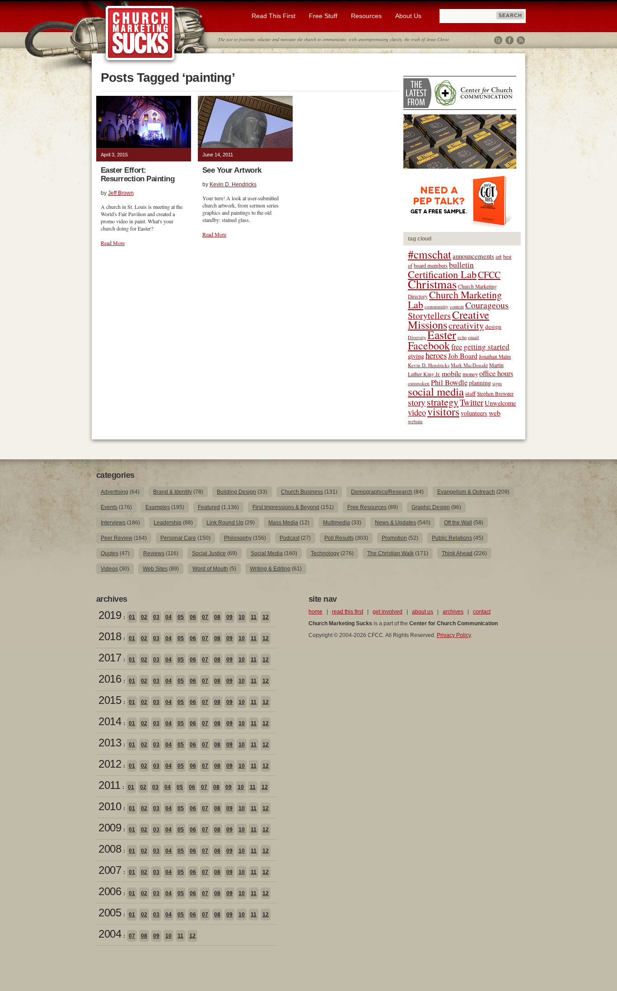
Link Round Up (224, 522)
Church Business (302, 492)
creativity (466, 325)
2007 (109, 870)
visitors (443, 411)
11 (254, 617)
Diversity (417, 337)
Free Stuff (323, 15)
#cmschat (429, 254)
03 (156, 617)
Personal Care (178, 538)
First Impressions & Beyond (285, 507)
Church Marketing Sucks (140, 33)
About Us (408, 15)
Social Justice (209, 553)
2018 (109, 636)
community (437, 306)
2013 (109, 742)
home (315, 612)
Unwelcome (500, 403)
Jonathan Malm (495, 356)
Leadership (168, 522)
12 (265, 617)
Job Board (462, 355)
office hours (496, 373)
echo (462, 337)
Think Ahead (457, 553)
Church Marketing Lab (455, 299)
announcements (473, 255)
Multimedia (336, 522)
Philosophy (238, 538)
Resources (366, 15)
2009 (109, 827)
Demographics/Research (381, 492)
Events (109, 507)
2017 (109, 657)
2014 (109, 721)
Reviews (153, 553)
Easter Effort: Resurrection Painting (137, 174)
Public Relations (452, 538)
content (457, 306)
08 (217, 617)
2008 (109, 849)
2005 (109, 912)
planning (480, 382)
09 (229, 617)
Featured (209, 507)
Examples (157, 507)
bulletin (461, 265)
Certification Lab (442, 274)
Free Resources (367, 507)
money (470, 374)
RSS (520, 40)
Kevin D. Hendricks (233, 184)
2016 (109, 679)
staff (470, 393)
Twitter (498, 40)
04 (168, 617)
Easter (441, 334)
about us (422, 612)
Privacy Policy (454, 635)
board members (431, 265)
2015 (109, 700)
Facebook (509, 40)
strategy (442, 401)
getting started (486, 346)
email (473, 337)
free (456, 347)
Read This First (273, 15)
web (494, 412)
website (415, 421)
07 (205, 617)
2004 (109, 934)
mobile (451, 373)
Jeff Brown (121, 193)
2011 (109, 785)
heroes (436, 355)
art (498, 256)
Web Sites (155, 569)
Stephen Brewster (495, 393)
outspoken (419, 383)
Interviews (113, 522)
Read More (113, 242)
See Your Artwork (232, 170)
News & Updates (395, 522)
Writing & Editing (270, 569)
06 (193, 617)
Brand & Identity (172, 492)
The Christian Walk (390, 553)
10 (241, 617)
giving (416, 356)
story (416, 402)
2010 (109, 806)
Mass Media (283, 522)
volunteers (474, 413)
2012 (109, 764)
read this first (347, 612)
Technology (325, 553)
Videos (109, 569)
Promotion (394, 538)
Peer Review (116, 538)
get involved (387, 612)
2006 (109, 891)
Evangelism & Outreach (466, 492)
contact (482, 612)
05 (181, 617)
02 (144, 617)
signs (497, 383)
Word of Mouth (210, 569)
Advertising (114, 492)
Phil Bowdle (449, 382)
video (417, 412)
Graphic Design (430, 507)
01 (132, 617)
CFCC (489, 275)
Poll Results (339, 538)
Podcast (289, 538)
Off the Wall (458, 522)
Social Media (267, 553)
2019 (109, 615)
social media (436, 391)
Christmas (432, 284)
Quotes (109, 553)
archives (453, 612)
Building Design (236, 492)
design (493, 326)
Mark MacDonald (469, 365)
